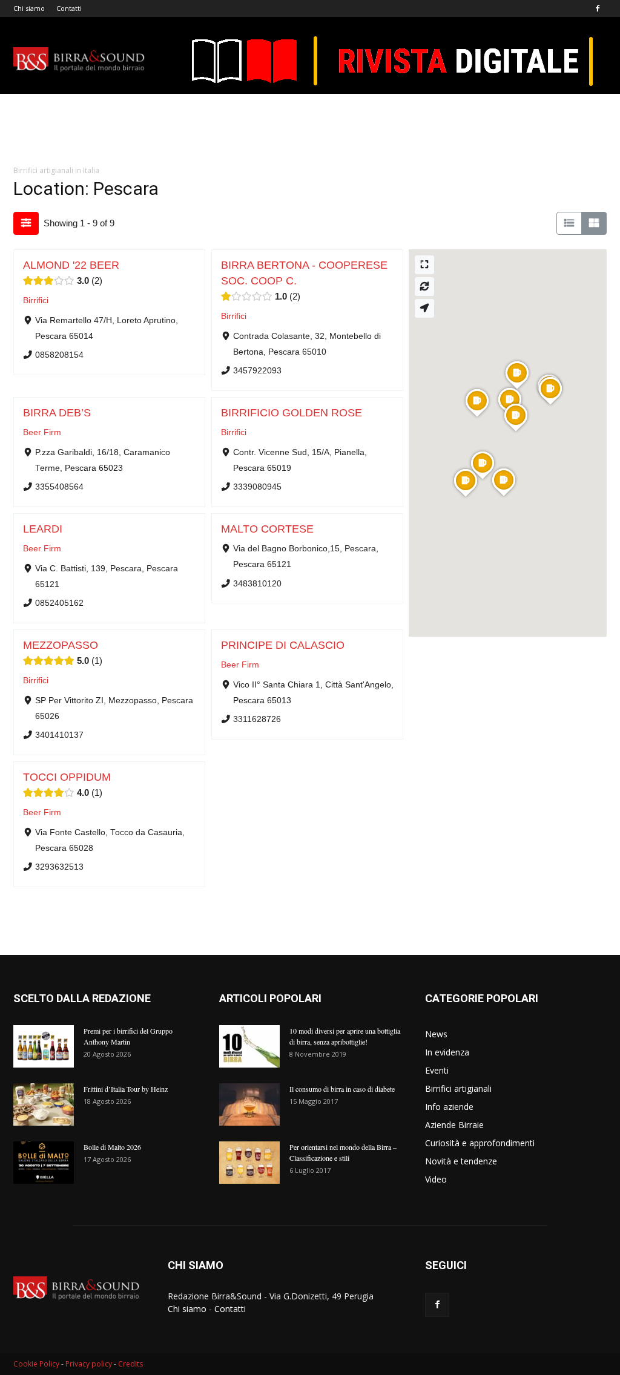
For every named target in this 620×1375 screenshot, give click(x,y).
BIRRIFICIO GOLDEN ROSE (291, 413)
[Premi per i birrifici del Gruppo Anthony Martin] (43, 1046)
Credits (130, 1364)
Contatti (69, 8)
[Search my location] (424, 308)
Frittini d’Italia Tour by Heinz (126, 1089)
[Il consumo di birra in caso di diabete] (249, 1104)
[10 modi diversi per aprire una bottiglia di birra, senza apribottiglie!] (249, 1046)
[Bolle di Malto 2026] (43, 1162)
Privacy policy (88, 1364)
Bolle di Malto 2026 (112, 1147)
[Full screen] (424, 264)
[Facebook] (598, 8)
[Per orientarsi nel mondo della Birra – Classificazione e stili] (249, 1162)
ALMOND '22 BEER (71, 265)
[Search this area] (424, 286)
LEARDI (42, 529)
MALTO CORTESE (267, 529)
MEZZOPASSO (60, 645)
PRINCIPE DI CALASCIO (283, 645)
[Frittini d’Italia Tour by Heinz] (43, 1104)
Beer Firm (42, 432)
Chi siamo (29, 8)
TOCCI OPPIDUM (67, 777)
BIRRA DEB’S (57, 413)
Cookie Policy (36, 1364)
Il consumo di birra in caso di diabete (342, 1089)
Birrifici (35, 300)
